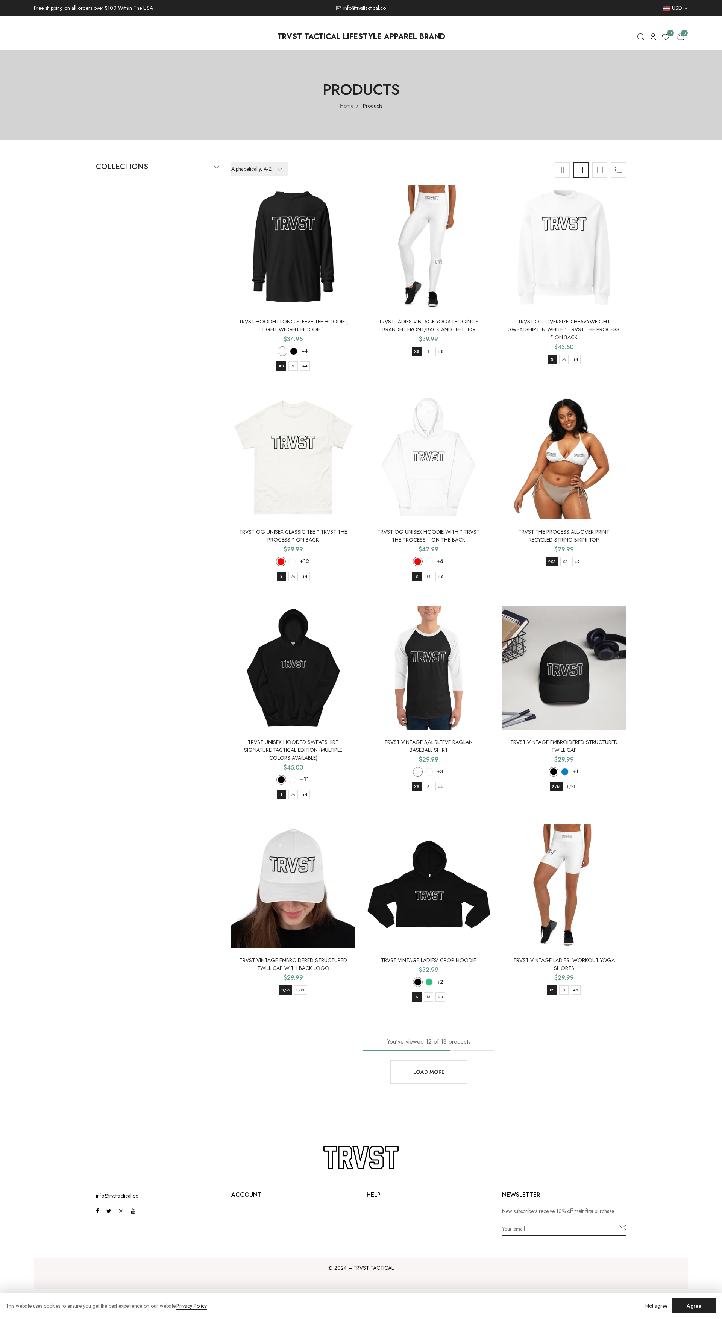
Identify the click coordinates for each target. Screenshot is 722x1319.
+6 (440, 561)
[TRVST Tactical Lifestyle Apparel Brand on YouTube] (133, 1211)
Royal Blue (565, 772)
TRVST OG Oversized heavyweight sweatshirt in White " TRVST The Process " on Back (563, 329)
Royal (292, 561)
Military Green (429, 982)
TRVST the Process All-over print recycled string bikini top (564, 535)
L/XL (571, 786)
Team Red (418, 561)
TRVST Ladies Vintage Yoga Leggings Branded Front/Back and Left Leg (429, 325)
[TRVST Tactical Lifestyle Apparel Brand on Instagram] (121, 1211)
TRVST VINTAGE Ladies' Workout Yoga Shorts (564, 964)
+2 (440, 981)
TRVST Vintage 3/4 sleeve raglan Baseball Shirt (428, 746)
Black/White (418, 772)
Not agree (656, 1306)
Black (293, 351)
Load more (428, 1072)
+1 (575, 771)
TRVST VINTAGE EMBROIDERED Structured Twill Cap (564, 746)
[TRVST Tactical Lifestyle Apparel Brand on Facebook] (97, 1211)
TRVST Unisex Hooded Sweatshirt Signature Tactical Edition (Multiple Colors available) (293, 750)
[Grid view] (562, 170)
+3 (440, 351)
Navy (292, 779)
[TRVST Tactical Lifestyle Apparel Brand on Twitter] (108, 1211)
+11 (304, 779)
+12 (304, 561)
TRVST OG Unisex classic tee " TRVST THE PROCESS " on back (293, 535)
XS (281, 366)
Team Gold (429, 561)
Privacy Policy (191, 1306)
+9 (577, 562)
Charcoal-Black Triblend (282, 351)
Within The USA (135, 8)
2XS (552, 562)
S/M (556, 786)
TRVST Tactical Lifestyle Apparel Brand (361, 36)
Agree (694, 1306)
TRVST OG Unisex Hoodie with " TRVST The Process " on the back (428, 535)
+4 (304, 351)
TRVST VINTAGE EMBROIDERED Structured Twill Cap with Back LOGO (293, 964)
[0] (665, 38)
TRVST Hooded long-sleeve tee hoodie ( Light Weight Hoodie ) (293, 325)
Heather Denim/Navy (429, 772)
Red (281, 561)
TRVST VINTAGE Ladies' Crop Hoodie (428, 960)
